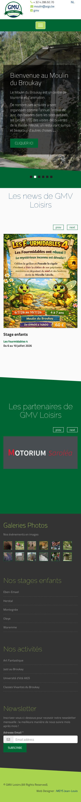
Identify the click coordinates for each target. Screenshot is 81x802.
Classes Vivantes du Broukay (21, 687)
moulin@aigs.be (44, 6)
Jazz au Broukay (13, 669)
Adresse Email (13, 732)
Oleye (7, 618)
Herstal (8, 601)
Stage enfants (15, 334)
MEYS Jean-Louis (67, 791)
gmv (36, 10)
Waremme (10, 627)
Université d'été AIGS (16, 678)
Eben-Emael (11, 592)
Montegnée (10, 609)
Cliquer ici (24, 143)
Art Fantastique (13, 660)
